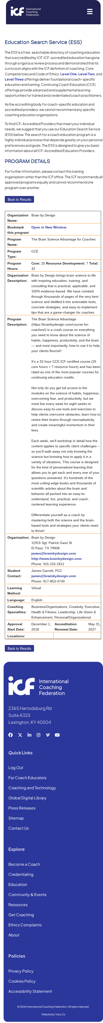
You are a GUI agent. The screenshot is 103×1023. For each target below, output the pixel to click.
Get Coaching (21, 915)
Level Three (14, 79)
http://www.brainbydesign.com (56, 559)
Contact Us (18, 828)
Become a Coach (24, 864)
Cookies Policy (22, 981)
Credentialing (21, 874)
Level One (68, 74)
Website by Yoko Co (53, 1014)
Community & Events (27, 895)
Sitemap (16, 818)
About (13, 935)
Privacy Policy (21, 971)
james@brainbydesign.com (53, 553)
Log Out (15, 768)
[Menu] (90, 11)
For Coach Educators (27, 778)
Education (17, 885)
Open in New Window (48, 227)
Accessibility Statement (30, 991)
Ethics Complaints (25, 925)
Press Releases (21, 808)
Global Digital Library (27, 798)
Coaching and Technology (32, 788)
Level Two (86, 74)
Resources (18, 905)
